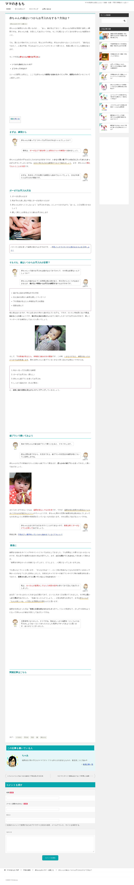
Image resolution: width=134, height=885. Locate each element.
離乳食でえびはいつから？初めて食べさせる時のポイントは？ (118, 127)
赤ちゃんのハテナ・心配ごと (18, 24)
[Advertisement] (50, 98)
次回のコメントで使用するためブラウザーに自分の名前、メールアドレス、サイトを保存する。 (44, 825)
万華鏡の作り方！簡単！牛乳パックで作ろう (118, 55)
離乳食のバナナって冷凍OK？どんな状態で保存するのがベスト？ (118, 117)
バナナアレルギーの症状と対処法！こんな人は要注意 (118, 106)
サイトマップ (33, 9)
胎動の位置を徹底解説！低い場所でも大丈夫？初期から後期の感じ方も (118, 35)
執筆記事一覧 (88, 764)
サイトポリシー (20, 9)
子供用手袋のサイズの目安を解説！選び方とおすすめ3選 (118, 45)
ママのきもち (15, 3)
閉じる (17, 119)
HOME (8, 9)
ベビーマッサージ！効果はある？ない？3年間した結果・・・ (75, 776)
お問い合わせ (46, 9)
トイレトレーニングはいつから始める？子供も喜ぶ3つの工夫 (25, 776)
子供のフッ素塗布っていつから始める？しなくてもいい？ (40, 534)
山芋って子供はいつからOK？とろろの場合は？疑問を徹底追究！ (118, 66)
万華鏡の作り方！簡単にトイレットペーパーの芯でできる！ (118, 76)
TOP (13, 870)
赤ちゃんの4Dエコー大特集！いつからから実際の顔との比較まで (118, 86)
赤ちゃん (43, 737)
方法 (32, 737)
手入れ (26, 737)
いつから (18, 737)
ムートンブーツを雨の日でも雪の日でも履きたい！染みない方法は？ (118, 96)
